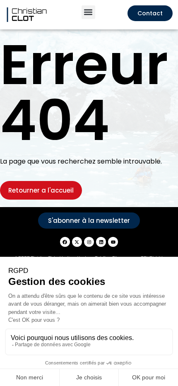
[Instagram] (89, 242)
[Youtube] (113, 242)
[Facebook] (65, 242)
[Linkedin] (101, 242)
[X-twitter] (77, 242)
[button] (88, 12)
